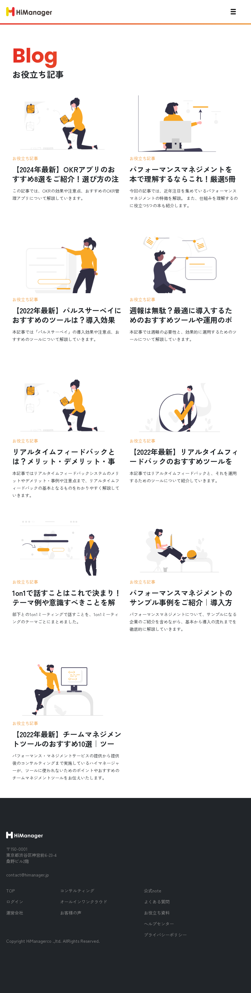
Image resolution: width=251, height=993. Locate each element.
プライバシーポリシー (165, 935)
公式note (152, 891)
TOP (10, 891)
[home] (29, 11)
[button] (233, 11)
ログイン (14, 902)
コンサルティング (77, 891)
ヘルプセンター (159, 924)
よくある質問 (157, 902)
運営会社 (14, 913)
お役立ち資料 (157, 913)
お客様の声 (70, 913)
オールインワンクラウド (83, 902)
